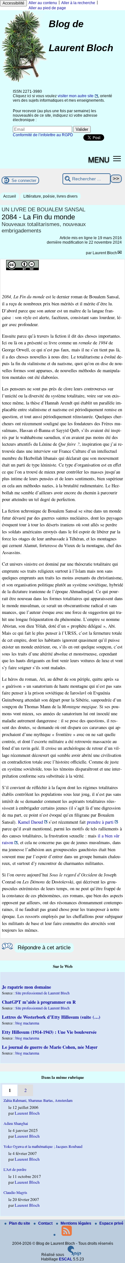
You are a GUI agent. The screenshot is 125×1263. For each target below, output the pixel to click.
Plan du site (20, 1223)
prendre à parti (100, 822)
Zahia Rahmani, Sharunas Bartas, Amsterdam (38, 1100)
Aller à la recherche (78, 3)
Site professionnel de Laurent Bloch (42, 992)
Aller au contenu (43, 3)
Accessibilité (13, 3)
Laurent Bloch (105, 253)
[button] (117, 158)
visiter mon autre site (76, 96)
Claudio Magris (15, 1192)
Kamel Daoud (30, 822)
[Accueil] (24, 81)
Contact (46, 1223)
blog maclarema (27, 1022)
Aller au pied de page (47, 8)
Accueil (9, 196)
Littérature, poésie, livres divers (50, 196)
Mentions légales (76, 1223)
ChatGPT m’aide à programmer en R (39, 1002)
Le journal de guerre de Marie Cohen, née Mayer (49, 1047)
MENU (98, 159)
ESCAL (65, 1259)
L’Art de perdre (15, 1169)
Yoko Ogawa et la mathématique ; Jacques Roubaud (43, 1146)
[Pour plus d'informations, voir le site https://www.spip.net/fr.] (74, 1254)
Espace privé (111, 1223)
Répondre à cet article (44, 948)
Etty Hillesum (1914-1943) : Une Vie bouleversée (49, 1032)
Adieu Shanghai (16, 1123)
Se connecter (24, 180)
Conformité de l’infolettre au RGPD (43, 135)
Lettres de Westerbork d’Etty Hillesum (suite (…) (51, 1017)
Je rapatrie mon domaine (26, 987)
